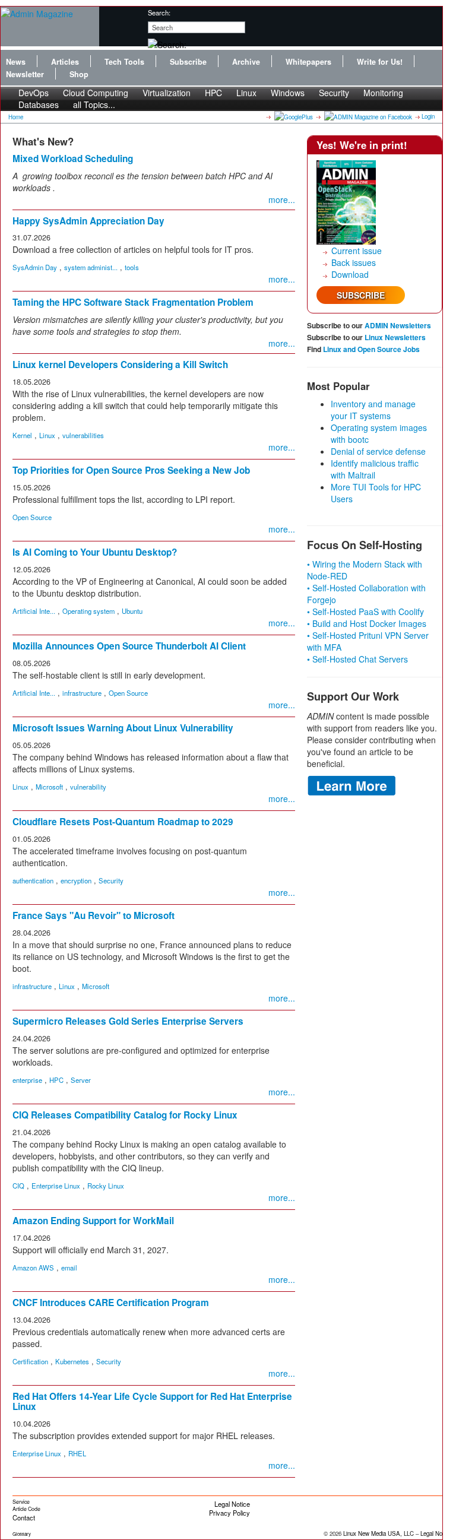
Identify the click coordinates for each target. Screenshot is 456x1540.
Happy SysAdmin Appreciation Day (88, 220)
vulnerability (88, 786)
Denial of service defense (378, 451)
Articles (65, 61)
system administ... (91, 267)
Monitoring (383, 93)
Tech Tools (124, 61)
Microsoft (49, 786)
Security (334, 93)
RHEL (77, 1453)
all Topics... (94, 104)
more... (281, 199)
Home (15, 117)
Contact (23, 1517)
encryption (76, 880)
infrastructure (82, 693)
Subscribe (188, 61)
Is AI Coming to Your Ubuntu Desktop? (94, 552)
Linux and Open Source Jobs (371, 349)
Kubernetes (72, 1361)
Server (81, 1080)
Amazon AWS (33, 1267)
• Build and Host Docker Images (366, 623)
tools (132, 267)
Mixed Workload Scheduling (72, 158)
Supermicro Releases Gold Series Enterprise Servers (127, 1021)
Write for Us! (380, 61)
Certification (30, 1361)
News (16, 61)
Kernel (22, 435)
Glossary (21, 1534)
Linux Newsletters (395, 337)
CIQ (18, 1185)
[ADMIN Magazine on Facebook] (367, 116)
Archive (246, 61)
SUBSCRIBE (361, 295)
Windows (288, 93)
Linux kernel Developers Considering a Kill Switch (120, 364)
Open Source (32, 517)
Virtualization (166, 93)
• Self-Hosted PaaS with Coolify (365, 611)
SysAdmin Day (34, 267)
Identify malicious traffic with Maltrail (375, 469)
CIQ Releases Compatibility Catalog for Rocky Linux (125, 1114)
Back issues (353, 262)
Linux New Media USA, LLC (378, 1533)
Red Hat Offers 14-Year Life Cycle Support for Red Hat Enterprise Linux (152, 1401)
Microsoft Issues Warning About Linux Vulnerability (122, 727)
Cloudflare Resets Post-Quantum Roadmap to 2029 (122, 821)
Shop (78, 74)
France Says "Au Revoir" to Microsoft (93, 915)
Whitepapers (308, 61)
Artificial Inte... (33, 611)
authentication (32, 880)
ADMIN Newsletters (398, 325)
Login (428, 116)
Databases (38, 104)
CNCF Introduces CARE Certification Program (110, 1302)
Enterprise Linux (55, 1185)
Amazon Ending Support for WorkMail (93, 1220)
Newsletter (25, 74)
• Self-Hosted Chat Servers (357, 659)
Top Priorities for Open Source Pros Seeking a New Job (131, 470)
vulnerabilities (83, 435)
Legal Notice (232, 1504)
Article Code (26, 1509)
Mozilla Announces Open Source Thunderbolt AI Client (129, 645)
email (69, 1267)
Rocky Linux (105, 1185)
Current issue (356, 250)
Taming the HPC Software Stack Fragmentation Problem (133, 302)
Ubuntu (132, 611)
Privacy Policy (229, 1512)
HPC (213, 93)
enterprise (27, 1080)
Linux (246, 93)
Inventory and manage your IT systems (373, 410)
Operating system (88, 611)
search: (159, 12)
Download (350, 274)
